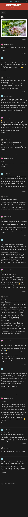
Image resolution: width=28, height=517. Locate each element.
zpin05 (4, 401)
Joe (3, 161)
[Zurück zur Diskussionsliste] (1, 1)
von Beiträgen (13, 1)
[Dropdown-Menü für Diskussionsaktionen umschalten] (26, 1)
